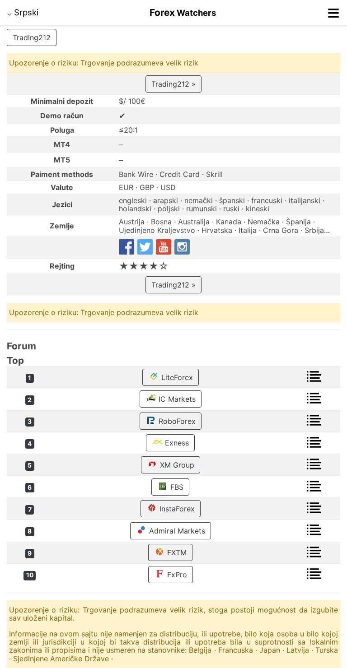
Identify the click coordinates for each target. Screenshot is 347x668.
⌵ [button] (22, 12)
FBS (175, 487)
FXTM (176, 552)
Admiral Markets (176, 530)
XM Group (176, 464)
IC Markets (176, 399)
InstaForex (176, 508)
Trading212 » (173, 83)
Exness (176, 442)
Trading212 (32, 37)
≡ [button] (333, 12)
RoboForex (176, 421)
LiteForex (176, 377)
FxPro (176, 574)
